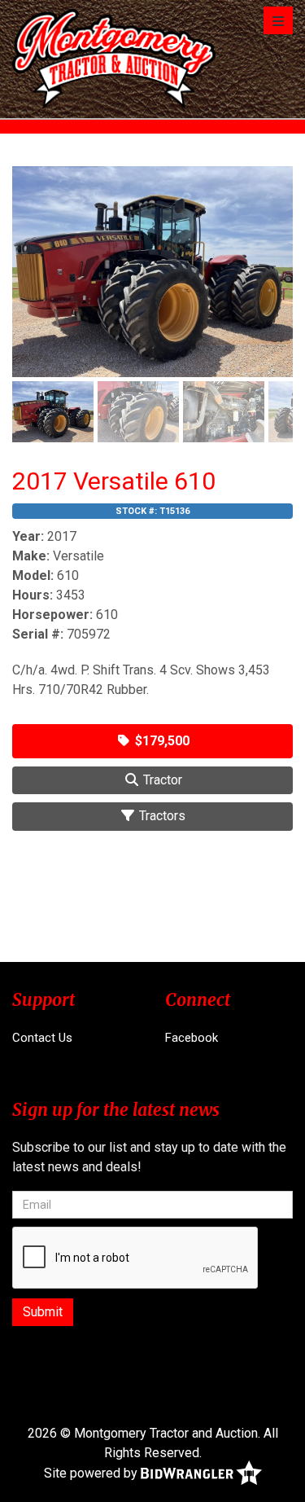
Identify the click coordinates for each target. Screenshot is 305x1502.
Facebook (191, 1037)
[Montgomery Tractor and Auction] (114, 59)
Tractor (161, 780)
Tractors (160, 815)
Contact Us (42, 1037)
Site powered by (92, 1473)
